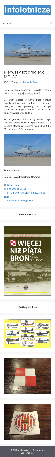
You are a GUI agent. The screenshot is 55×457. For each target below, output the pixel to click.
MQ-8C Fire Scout (16, 189)
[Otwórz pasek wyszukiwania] (51, 23)
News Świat (13, 185)
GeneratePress (27, 453)
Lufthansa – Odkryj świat (20, 200)
